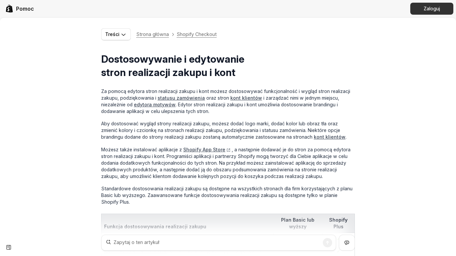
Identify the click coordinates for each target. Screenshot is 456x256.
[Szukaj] (327, 242)
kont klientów (246, 98)
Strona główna (152, 34)
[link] (20, 9)
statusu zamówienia (181, 98)
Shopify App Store (204, 149)
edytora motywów (155, 104)
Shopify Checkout (197, 34)
